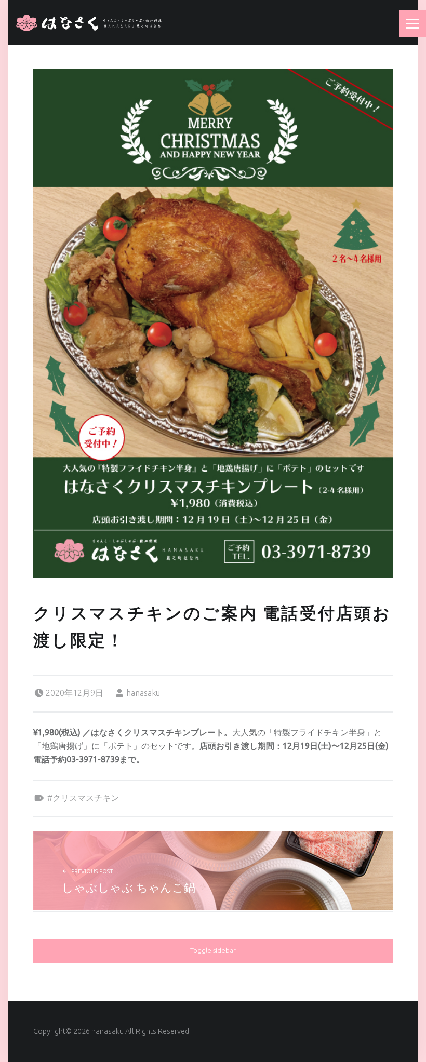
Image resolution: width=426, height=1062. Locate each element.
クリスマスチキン (85, 797)
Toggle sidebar (213, 950)
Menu (412, 23)
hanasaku (143, 692)
